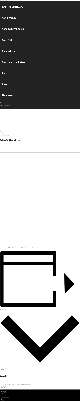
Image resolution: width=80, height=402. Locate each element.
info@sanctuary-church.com (4, 106)
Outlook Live (4, 371)
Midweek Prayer (5, 149)
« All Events (2, 133)
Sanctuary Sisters (5, 151)
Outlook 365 (4, 370)
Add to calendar (3, 309)
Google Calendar (4, 368)
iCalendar (3, 369)
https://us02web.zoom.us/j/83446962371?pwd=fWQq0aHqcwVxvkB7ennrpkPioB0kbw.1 (18, 384)
